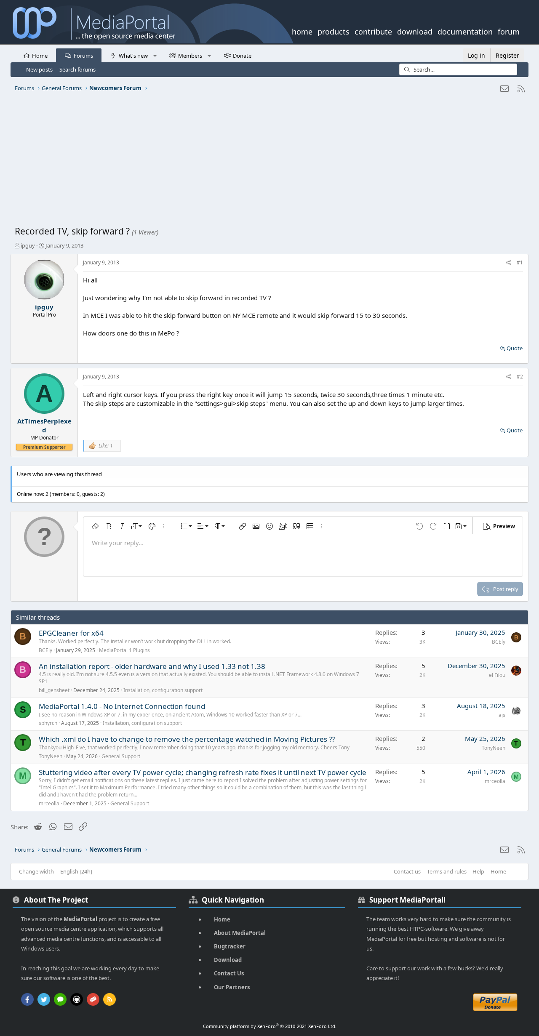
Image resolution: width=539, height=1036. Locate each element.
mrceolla (49, 803)
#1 (520, 262)
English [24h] (76, 871)
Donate (242, 55)
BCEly (45, 650)
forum (509, 31)
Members (190, 55)
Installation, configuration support (163, 690)
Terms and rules (447, 871)
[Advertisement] (267, 162)
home (302, 31)
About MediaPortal (240, 933)
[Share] (508, 263)
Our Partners (232, 987)
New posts (39, 69)
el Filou (497, 675)
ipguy (28, 245)
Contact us (407, 871)
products (334, 31)
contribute (373, 31)
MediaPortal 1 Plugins (124, 650)
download (414, 31)
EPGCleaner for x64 (71, 633)
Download (228, 960)
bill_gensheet (54, 690)
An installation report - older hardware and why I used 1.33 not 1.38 (152, 666)
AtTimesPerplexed (44, 425)
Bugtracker (229, 946)
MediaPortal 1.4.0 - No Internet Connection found (122, 706)
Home (40, 55)
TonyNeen (50, 756)
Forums (83, 55)
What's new (133, 55)
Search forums (77, 69)
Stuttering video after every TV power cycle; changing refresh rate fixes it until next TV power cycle (202, 772)
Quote (515, 348)
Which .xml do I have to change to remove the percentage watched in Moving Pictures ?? (187, 739)
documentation (465, 31)
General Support (120, 756)
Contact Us (229, 973)
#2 (520, 376)
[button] (155, 55)
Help (478, 871)
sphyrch (48, 723)
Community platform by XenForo (269, 1026)
